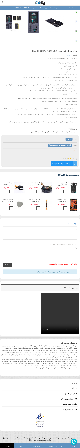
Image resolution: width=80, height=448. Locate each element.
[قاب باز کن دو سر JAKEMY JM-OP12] (46, 204)
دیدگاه (75, 248)
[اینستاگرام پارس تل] (32, 372)
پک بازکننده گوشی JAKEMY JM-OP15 (61, 202)
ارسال (6, 264)
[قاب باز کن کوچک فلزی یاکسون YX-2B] (19, 204)
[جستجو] (76, 3)
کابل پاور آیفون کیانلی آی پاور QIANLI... (62, 185)
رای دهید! (74, 158)
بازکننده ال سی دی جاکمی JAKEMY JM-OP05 (7, 185)
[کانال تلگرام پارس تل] (36, 372)
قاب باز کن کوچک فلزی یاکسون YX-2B (7, 202)
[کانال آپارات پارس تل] (45, 372)
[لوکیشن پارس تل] (40, 372)
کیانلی (68, 55)
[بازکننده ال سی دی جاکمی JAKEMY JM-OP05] (19, 187)
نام (76, 229)
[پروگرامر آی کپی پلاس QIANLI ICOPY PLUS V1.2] (54, 32)
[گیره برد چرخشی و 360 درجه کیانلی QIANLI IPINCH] (46, 187)
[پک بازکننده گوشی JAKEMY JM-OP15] (73, 204)
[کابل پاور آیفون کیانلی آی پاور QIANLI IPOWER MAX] (73, 187)
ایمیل (75, 237)
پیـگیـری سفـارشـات (70, 404)
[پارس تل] (40, 2)
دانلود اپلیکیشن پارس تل (69, 399)
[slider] (67, 158)
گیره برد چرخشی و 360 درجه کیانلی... (34, 184)
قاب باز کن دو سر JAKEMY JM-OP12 (34, 202)
